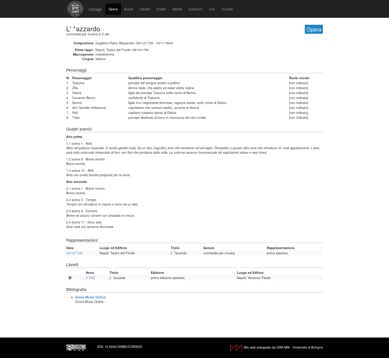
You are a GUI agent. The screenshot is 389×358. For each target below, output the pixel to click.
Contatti (227, 9)
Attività (177, 9)
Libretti (145, 9)
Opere (113, 9)
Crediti (161, 9)
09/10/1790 (74, 253)
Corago (95, 9)
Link (212, 9)
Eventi (128, 9)
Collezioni (195, 9)
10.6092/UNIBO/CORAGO (123, 346)
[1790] (90, 277)
